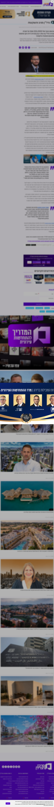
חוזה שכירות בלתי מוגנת (7, 789)
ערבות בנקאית (9, 783)
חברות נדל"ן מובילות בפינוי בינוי (22, 778)
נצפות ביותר (50, 431)
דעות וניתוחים (20, 2)
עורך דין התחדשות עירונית (23, 791)
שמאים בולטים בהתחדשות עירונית (22, 789)
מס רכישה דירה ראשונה (7, 778)
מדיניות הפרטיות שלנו (40, 804)
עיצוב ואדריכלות (10, 2)
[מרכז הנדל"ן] (48, 4)
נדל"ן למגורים (38, 2)
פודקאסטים (3, 2)
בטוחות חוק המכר (50, 311)
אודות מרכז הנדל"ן (25, 6)
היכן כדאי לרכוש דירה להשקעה (6, 776)
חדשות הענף (15, 2)
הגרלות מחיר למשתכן (40, 783)
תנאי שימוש (52, 789)
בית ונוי (51, 509)
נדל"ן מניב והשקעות (26, 2)
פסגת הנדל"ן (51, 791)
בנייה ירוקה (42, 776)
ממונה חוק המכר (39, 308)
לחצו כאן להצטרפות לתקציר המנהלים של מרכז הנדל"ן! (41, 241)
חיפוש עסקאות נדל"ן (40, 793)
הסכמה (8, 803)
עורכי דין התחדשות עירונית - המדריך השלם (36, 787)
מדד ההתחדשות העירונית (36, 6)
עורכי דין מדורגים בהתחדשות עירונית (21, 783)
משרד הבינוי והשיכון (39, 79)
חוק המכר (42, 311)
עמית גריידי (47, 308)
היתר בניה (42, 791)
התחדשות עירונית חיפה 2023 (38, 785)
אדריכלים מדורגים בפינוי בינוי (23, 787)
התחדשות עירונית (33, 2)
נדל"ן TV (6, 2)
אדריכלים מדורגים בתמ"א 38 (22, 785)
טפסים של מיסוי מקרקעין (7, 793)
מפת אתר (52, 787)
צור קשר (52, 783)
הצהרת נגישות (51, 778)
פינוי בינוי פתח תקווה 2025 (39, 789)
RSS (53, 793)
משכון (11, 787)
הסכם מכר (10, 791)
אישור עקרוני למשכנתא (7, 785)
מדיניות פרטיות (51, 776)
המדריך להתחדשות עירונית (13, 6)
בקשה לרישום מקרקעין (40, 778)
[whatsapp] (20, 47)
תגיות (53, 785)
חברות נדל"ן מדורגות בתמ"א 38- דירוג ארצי (20, 781)
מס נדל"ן (10, 781)
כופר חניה (42, 781)
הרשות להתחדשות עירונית (23, 793)
